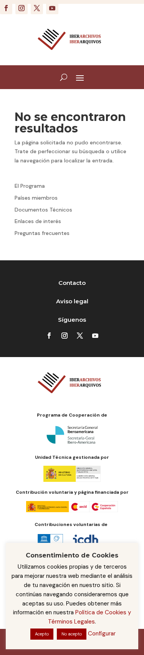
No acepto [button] (71, 634)
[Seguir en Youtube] (52, 8)
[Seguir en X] (37, 8)
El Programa (30, 185)
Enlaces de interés (38, 221)
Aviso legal (72, 301)
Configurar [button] (102, 633)
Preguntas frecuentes (42, 233)
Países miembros (36, 197)
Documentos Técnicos (43, 209)
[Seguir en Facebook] (6, 8)
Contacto (72, 282)
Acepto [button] (42, 634)
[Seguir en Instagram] (21, 8)
